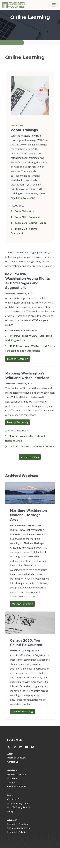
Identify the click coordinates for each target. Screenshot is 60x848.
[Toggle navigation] (54, 5)
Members (12, 770)
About (10, 753)
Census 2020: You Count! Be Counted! (31, 446)
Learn (10, 795)
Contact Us (12, 761)
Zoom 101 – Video (25, 211)
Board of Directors (16, 757)
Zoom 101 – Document (28, 217)
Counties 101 (14, 799)
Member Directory (16, 774)
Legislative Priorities (17, 823)
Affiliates (11, 782)
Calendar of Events (16, 786)
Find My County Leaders (19, 807)
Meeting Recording (17, 358)
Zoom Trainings (30, 457)
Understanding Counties (19, 803)
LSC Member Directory (18, 827)
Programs (12, 778)
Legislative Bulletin (16, 831)
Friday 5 (11, 811)
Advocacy (12, 819)
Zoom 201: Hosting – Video (31, 223)
